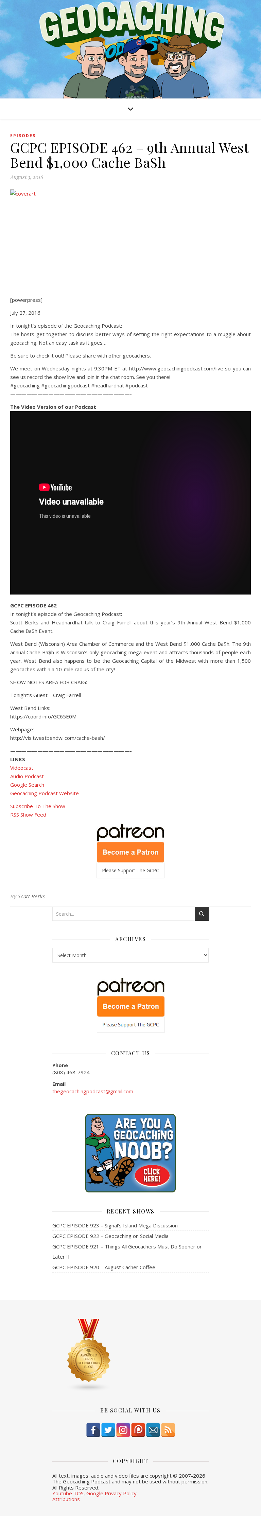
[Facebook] (93, 1430)
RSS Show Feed (28, 814)
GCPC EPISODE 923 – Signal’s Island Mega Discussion (115, 1225)
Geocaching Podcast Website (44, 793)
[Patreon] (138, 1430)
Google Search (27, 784)
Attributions (66, 1499)
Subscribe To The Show (37, 806)
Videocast (21, 767)
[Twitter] (108, 1430)
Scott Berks (31, 896)
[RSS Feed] (168, 1430)
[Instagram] (123, 1430)
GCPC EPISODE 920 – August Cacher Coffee (103, 1267)
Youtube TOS (68, 1493)
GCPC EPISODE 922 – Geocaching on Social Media (110, 1235)
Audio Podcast (27, 776)
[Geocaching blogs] (130, 1355)
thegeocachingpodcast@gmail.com (92, 1091)
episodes (23, 136)
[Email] (153, 1430)
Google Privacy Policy (111, 1493)
